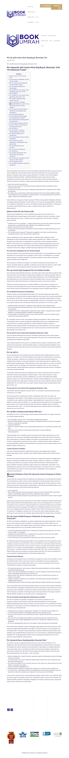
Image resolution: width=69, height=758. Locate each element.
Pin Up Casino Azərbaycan (17, 149)
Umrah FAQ (30, 6)
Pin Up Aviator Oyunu (16, 161)
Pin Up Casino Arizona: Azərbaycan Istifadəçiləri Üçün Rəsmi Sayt (18, 142)
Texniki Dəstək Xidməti (16, 114)
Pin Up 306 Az (13, 93)
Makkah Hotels (31, 17)
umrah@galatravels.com (50, 6)
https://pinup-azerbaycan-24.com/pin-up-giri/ (44, 302)
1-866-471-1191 (57, 7)
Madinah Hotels (31, 11)
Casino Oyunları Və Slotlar (17, 102)
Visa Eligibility (30, 22)
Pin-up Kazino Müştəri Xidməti (18, 123)
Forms (37, 22)
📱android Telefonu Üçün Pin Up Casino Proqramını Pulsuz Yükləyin (19, 105)
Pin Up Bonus (13, 151)
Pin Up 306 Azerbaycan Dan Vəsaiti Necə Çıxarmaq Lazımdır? (17, 154)
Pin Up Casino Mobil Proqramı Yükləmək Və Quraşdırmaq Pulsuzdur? (18, 110)
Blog (37, 17)
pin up (55, 247)
